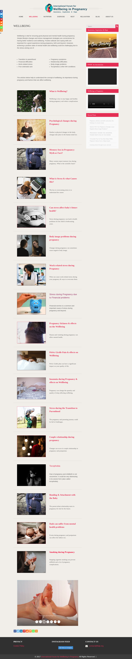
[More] (36, 631)
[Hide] (0, 33)
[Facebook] (15, 631)
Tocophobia (54, 466)
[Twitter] (18, 631)
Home (21, 16)
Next (74, 603)
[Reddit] (27, 631)
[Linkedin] (21, 631)
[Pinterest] (24, 631)
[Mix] (30, 631)
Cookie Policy (18, 646)
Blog (98, 16)
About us (109, 16)
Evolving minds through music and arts (100, 145)
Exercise (61, 16)
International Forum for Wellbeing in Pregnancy (60, 657)
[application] (102, 76)
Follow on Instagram (66, 647)
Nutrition (47, 16)
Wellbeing (33, 16)
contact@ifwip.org (96, 646)
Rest (73, 16)
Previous (21, 603)
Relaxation (85, 16)
